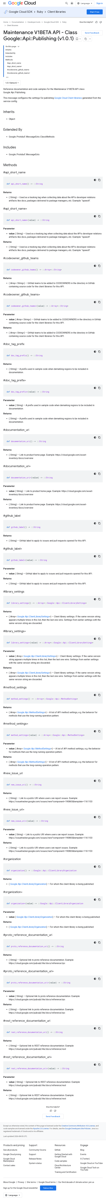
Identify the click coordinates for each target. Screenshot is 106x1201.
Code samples (61, 1161)
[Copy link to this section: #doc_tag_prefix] (27, 344)
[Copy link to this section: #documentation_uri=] (33, 466)
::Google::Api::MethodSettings (31, 712)
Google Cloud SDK (20, 12)
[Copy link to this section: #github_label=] (24, 549)
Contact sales (9, 1165)
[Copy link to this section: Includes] (19, 147)
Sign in (99, 3)
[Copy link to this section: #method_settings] (29, 687)
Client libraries (56, 12)
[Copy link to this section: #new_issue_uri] (25, 773)
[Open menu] (4, 3)
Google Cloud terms (47, 1182)
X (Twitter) (85, 1159)
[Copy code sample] (99, 180)
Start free (94, 12)
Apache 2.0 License (41, 1128)
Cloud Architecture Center (63, 1166)
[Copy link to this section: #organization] (23, 859)
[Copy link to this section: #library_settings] (27, 592)
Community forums (37, 1150)
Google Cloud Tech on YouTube (89, 1169)
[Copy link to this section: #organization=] (25, 892)
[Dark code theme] (95, 180)
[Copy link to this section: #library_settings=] (28, 631)
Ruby (40, 12)
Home (5, 22)
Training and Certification (65, 1172)
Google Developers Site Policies (78, 1128)
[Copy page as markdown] (85, 39)
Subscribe (48, 1188)
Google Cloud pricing (12, 1154)
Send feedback (92, 33)
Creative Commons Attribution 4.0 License (78, 1126)
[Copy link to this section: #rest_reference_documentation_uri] (53, 1021)
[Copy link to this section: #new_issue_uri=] (27, 809)
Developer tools (34, 22)
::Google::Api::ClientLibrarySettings (33, 616)
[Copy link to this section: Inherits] (17, 112)
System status (35, 1163)
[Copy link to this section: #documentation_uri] (32, 430)
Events (83, 1154)
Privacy (21, 1182)
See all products (10, 1150)
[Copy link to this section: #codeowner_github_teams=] (43, 294)
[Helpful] (96, 22)
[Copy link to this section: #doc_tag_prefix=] (28, 380)
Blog (82, 1150)
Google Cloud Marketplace (9, 1160)
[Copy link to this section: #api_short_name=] (30, 209)
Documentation (18, 22)
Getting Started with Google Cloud (63, 1155)
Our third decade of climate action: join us (76, 1182)
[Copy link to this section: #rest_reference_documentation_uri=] (54, 1057)
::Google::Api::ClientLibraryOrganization (28, 884)
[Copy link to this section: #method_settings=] (31, 724)
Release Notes (35, 1159)
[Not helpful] (101, 22)
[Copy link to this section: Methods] (20, 165)
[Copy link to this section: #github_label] (23, 516)
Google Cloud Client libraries (68, 98)
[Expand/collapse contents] (18, 46)
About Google (9, 1182)
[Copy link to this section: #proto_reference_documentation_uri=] (56, 971)
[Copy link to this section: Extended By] (25, 130)
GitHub (57, 1150)
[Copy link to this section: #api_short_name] (28, 172)
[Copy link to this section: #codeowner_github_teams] (41, 258)
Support (32, 1154)
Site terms (31, 1182)
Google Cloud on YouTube (91, 1163)
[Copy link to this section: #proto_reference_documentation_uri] (55, 935)
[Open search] (66, 3)
